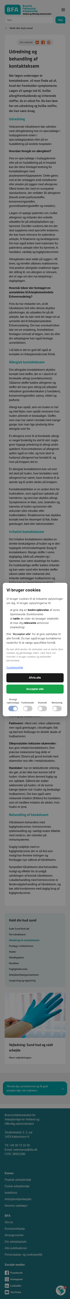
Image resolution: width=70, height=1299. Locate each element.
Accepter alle (35, 689)
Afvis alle (35, 677)
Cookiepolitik (14, 667)
